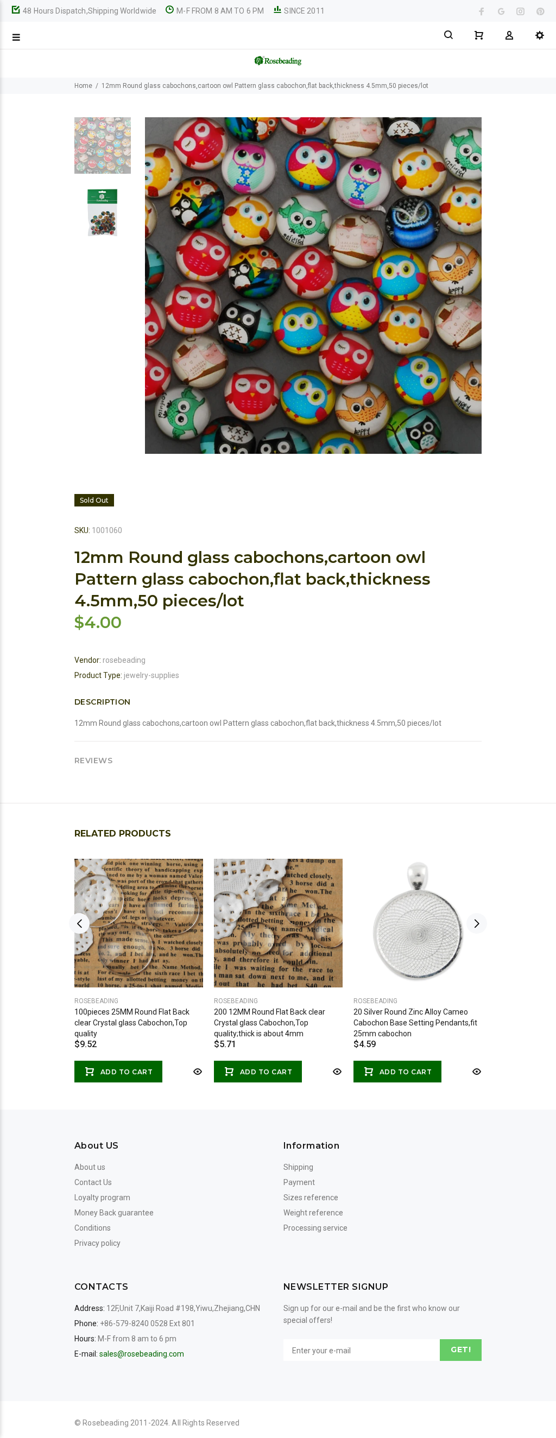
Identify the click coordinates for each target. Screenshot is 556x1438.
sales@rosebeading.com (141, 1354)
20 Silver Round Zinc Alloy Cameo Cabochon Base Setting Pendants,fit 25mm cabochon (415, 1023)
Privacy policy (97, 1243)
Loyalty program (102, 1197)
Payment (299, 1182)
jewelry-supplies (151, 675)
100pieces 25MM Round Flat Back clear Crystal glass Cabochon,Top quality (131, 1023)
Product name (91, 1394)
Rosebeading (96, 1001)
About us (89, 1167)
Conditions (92, 1228)
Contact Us (93, 1182)
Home (83, 86)
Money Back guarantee (114, 1212)
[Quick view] (196, 1071)
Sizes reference (310, 1197)
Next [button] (476, 923)
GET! (461, 1349)
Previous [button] (79, 923)
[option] (102, 151)
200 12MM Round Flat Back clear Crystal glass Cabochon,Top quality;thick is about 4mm (269, 1023)
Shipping (298, 1167)
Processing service (315, 1228)
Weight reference (313, 1212)
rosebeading (124, 660)
